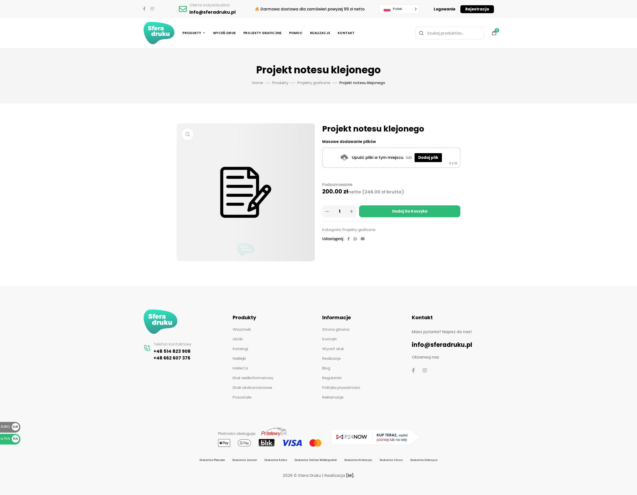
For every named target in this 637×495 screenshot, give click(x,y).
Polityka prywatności (341, 387)
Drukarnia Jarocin (244, 460)
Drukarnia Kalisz (276, 460)
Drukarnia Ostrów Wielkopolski (316, 460)
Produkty (191, 33)
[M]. (350, 475)
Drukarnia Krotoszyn (358, 460)
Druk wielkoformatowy (253, 377)
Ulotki (238, 339)
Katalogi (240, 348)
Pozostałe (242, 397)
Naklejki (239, 358)
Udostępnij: (333, 238)
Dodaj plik (428, 157)
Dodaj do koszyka (409, 211)
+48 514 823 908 (172, 351)
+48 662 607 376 (172, 358)
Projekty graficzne (262, 33)
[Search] (421, 33)
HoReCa (240, 368)
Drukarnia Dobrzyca (423, 460)
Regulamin (332, 377)
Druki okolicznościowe (252, 387)
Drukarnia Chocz (391, 460)
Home (257, 82)
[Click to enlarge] (188, 134)
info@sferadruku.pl (212, 12)
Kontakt (346, 33)
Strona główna (335, 329)
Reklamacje (333, 397)
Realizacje (320, 33)
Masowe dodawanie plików (349, 141)
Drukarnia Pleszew (212, 460)
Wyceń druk (224, 33)
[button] (444, 9)
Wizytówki (242, 329)
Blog (326, 368)
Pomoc (296, 33)
